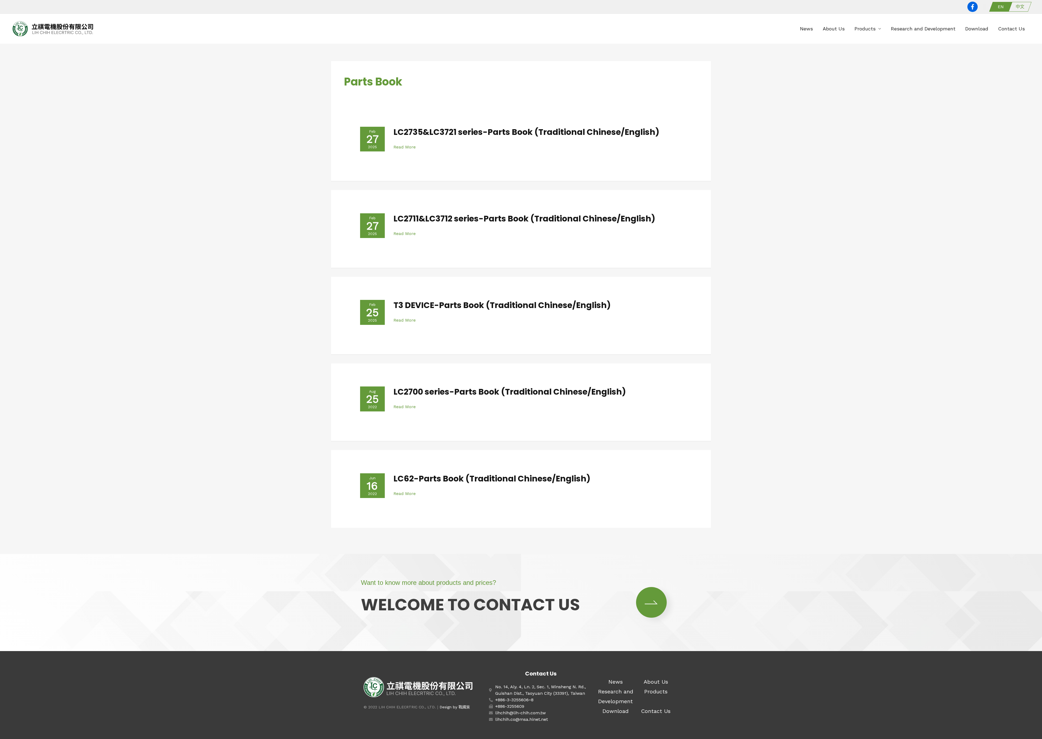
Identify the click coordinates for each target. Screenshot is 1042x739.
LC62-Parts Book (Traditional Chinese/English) (491, 478)
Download (976, 28)
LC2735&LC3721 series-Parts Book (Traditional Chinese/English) (526, 132)
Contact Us (1011, 28)
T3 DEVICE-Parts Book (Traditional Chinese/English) (502, 305)
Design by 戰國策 (455, 707)
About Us (834, 28)
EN (1001, 6)
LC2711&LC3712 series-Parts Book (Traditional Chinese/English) (524, 218)
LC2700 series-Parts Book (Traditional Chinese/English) (509, 392)
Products (865, 28)
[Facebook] (972, 7)
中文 (1020, 6)
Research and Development (923, 28)
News (806, 28)
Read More (404, 147)
